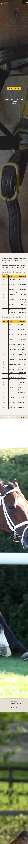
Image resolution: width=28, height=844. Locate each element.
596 (3, 347)
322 (3, 332)
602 (3, 349)
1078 (3, 400)
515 (3, 307)
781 (3, 369)
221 (3, 327)
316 (3, 289)
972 (3, 385)
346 (3, 292)
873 (3, 372)
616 (3, 352)
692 (3, 359)
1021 (3, 395)
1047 (3, 397)
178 (3, 324)
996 (3, 390)
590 (3, 312)
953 (3, 382)
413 (3, 302)
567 (3, 309)
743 (3, 364)
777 (3, 367)
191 (3, 279)
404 (3, 299)
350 (3, 297)
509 (3, 304)
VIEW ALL (22, 417)
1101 (3, 405)
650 (3, 354)
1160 (3, 407)
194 (3, 282)
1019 (3, 392)
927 (3, 379)
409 (3, 334)
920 (3, 374)
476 (3, 337)
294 (3, 329)
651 (3, 357)
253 (3, 284)
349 (3, 294)
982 (3, 387)
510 (3, 339)
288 (3, 287)
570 (3, 344)
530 (3, 342)
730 (3, 362)
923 (3, 377)
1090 (4, 402)
